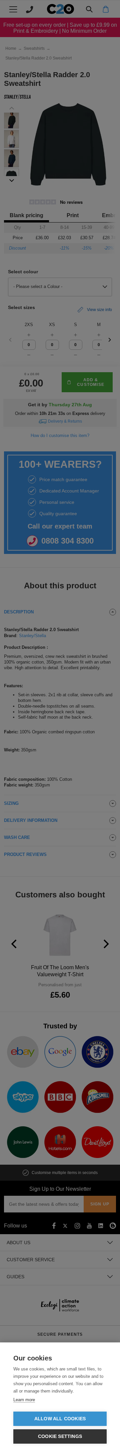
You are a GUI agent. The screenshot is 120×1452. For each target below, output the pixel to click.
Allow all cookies (60, 1418)
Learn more (24, 1399)
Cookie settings (60, 1436)
